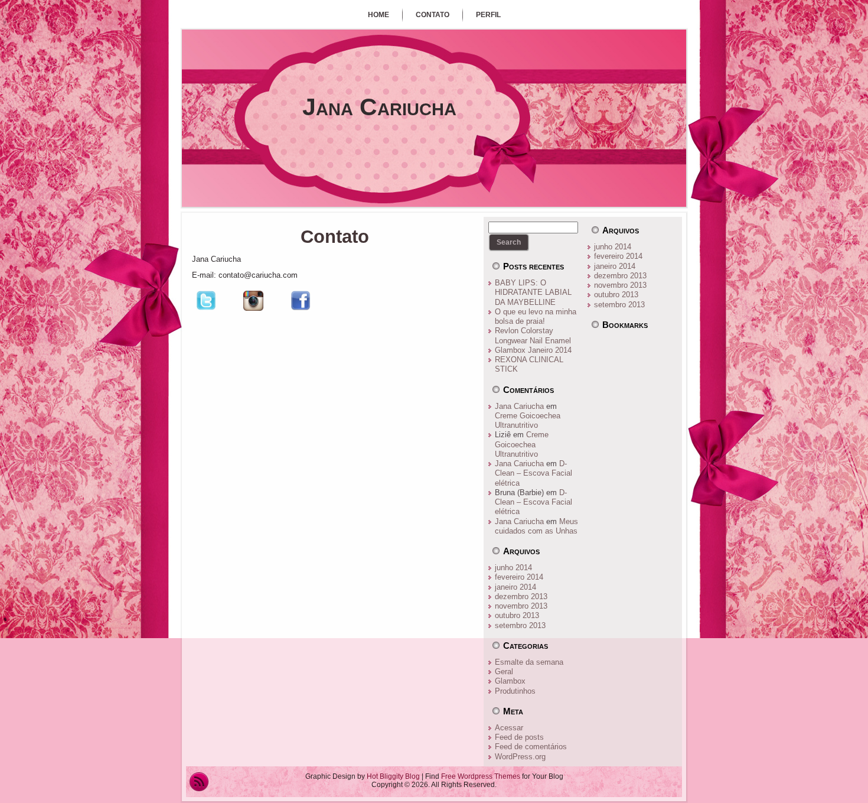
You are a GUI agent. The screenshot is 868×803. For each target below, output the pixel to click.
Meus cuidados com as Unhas (536, 526)
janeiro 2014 (515, 587)
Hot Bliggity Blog (393, 776)
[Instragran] (253, 312)
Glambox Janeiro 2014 (533, 350)
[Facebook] (300, 312)
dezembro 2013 (521, 596)
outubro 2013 (517, 615)
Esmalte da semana (529, 662)
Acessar (509, 727)
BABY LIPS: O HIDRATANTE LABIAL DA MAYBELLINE (533, 292)
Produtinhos (515, 691)
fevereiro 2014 (519, 577)
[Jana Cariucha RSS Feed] (199, 781)
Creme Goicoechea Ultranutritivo (527, 420)
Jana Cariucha (379, 107)
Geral (504, 671)
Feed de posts (519, 737)
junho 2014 (513, 567)
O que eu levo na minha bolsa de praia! (535, 316)
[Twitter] (206, 312)
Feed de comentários (531, 746)
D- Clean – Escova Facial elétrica (533, 473)
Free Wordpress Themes (480, 776)
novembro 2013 (521, 606)
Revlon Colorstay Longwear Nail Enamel (533, 335)
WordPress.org (520, 756)
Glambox (510, 681)
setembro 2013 (520, 625)
